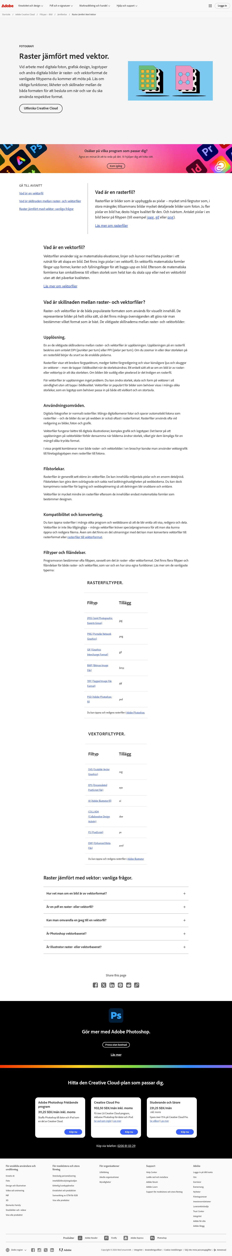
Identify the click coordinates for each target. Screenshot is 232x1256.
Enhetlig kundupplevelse (63, 1185)
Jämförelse (62, 14)
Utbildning (104, 1172)
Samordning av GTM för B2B (65, 1195)
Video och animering (15, 1190)
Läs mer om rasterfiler (111, 225)
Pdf (7, 1195)
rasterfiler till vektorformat (84, 537)
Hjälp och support (125, 5)
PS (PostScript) (95, 832)
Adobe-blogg (198, 1226)
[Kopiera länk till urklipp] (136, 985)
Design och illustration (16, 1185)
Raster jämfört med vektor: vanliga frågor (46, 209)
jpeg (150, 217)
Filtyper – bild (46, 14)
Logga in (222, 5)
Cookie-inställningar (173, 1250)
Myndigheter (105, 1182)
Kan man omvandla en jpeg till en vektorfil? (76, 920)
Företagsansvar (200, 1196)
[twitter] (45, 1250)
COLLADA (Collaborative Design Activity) (99, 816)
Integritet (197, 1216)
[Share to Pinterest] (120, 985)
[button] (210, 6)
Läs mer (116, 1055)
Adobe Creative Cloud (25, 14)
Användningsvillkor (153, 1250)
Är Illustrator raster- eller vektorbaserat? (74, 947)
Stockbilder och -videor (16, 1210)
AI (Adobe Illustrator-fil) (99, 800)
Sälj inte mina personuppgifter (198, 1250)
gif (157, 217)
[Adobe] (7, 5)
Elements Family (13, 1205)
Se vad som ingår (102, 1121)
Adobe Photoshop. (135, 712)
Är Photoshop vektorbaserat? (66, 934)
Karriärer (197, 1182)
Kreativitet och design (29, 5)
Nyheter (196, 1192)
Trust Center (198, 1211)
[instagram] (39, 1250)
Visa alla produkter (14, 1215)
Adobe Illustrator (135, 858)
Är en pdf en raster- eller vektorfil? (69, 907)
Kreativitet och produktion (64, 1190)
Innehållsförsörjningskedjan (65, 1181)
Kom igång (116, 166)
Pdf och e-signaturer (60, 5)
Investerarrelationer (202, 1201)
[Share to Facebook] (95, 985)
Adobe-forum (152, 1182)
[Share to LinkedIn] (112, 985)
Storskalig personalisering (64, 1176)
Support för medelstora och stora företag (164, 1192)
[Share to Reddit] (128, 985)
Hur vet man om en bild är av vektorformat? (76, 893)
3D (7, 1200)
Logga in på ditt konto (203, 1172)
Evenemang (198, 1187)
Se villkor (154, 1121)
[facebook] (33, 1250)
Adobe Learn (152, 1187)
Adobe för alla (199, 1221)
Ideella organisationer (109, 1177)
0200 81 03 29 (126, 1146)
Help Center (151, 1172)
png (170, 217)
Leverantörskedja (201, 1206)
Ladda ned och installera (157, 1177)
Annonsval (221, 1250)
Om (194, 1177)
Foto (8, 1181)
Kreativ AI (10, 1176)
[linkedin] (52, 1250)
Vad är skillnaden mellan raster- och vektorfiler (50, 201)
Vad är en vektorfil (31, 193)
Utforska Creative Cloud (41, 108)
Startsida (6, 14)
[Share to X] (103, 985)
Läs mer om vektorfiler (60, 286)
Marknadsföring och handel (93, 5)
